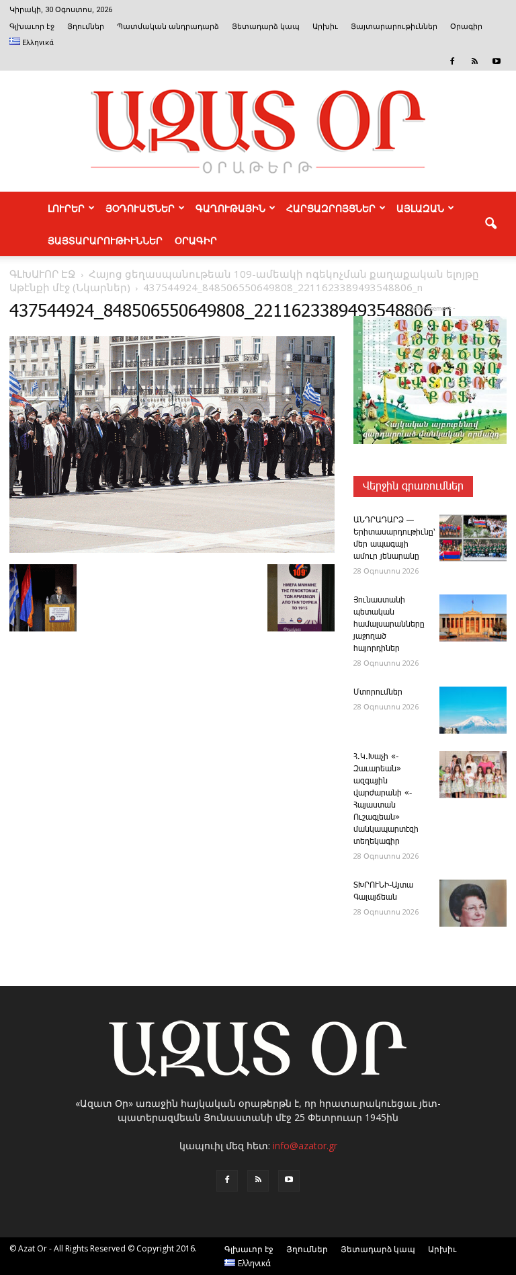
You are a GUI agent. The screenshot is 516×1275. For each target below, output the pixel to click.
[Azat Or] (258, 131)
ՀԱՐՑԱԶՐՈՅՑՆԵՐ (331, 208)
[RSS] (474, 61)
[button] (490, 224)
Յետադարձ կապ (266, 26)
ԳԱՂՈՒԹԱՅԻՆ (230, 208)
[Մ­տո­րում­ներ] (473, 710)
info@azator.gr (305, 1145)
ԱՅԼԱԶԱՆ (420, 208)
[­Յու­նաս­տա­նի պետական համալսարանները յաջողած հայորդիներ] (473, 618)
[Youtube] (496, 61)
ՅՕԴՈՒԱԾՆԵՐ (140, 208)
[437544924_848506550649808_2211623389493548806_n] (172, 550)
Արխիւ (325, 26)
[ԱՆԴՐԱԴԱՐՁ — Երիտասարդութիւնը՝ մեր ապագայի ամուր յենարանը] (473, 538)
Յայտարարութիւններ (394, 26)
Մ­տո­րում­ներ (377, 692)
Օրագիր (466, 26)
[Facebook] (452, 61)
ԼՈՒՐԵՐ (66, 208)
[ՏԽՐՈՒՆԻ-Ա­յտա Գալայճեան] (473, 903)
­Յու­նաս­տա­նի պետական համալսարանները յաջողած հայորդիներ (389, 624)
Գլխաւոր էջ (31, 26)
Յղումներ (85, 26)
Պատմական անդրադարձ (168, 26)
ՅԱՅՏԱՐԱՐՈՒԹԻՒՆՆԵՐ (105, 240)
